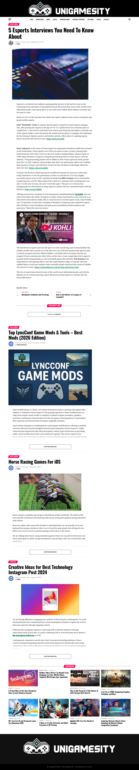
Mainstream (40, 19)
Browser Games (65, 19)
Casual (98, 19)
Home (31, 19)
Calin (18, 44)
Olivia (18, 469)
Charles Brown (21, 345)
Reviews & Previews (79, 19)
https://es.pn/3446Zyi (33, 189)
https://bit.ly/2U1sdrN (55, 139)
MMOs (48, 19)
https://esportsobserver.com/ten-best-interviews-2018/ (57, 267)
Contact (106, 19)
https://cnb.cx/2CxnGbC (38, 168)
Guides (55, 19)
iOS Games (91, 19)
